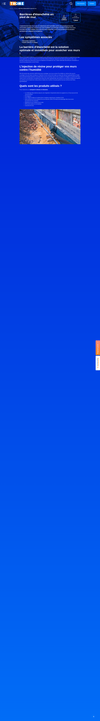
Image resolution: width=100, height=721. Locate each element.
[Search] (71, 4)
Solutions (16, 8)
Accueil (11, 8)
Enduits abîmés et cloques (30, 42)
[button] (4, 3)
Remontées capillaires (28, 41)
